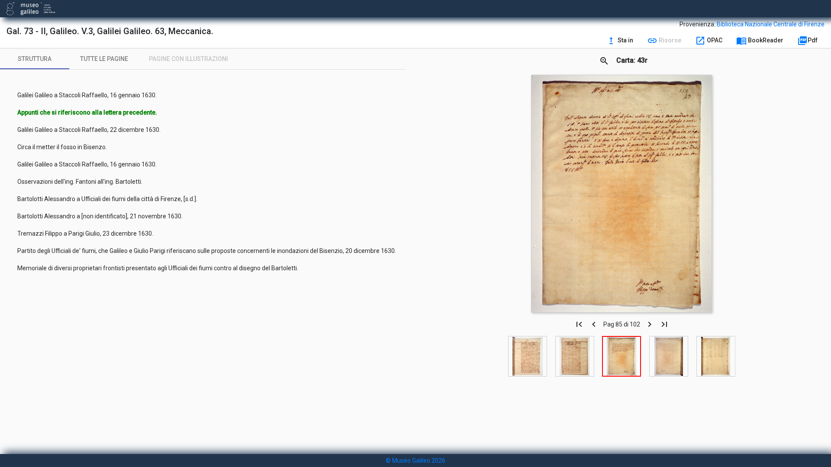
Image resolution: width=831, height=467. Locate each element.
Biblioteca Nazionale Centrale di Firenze (771, 24)
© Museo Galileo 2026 (415, 460)
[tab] (34, 58)
